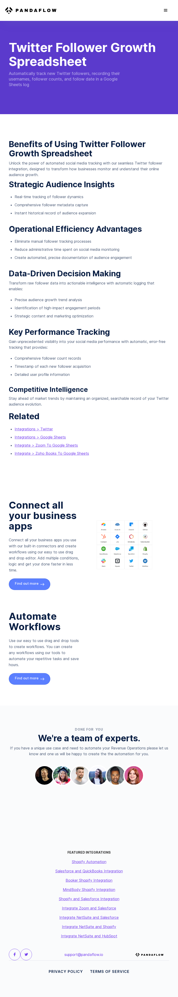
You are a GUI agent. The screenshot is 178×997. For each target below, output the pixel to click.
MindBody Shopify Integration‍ (89, 889)
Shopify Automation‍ (89, 861)
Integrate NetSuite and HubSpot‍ (89, 936)
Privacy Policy (66, 971)
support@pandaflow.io (83, 954)
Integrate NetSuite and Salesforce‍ (89, 917)
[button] (166, 10)
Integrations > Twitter (34, 429)
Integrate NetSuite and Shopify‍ (89, 926)
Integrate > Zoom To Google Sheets (46, 445)
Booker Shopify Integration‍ (89, 880)
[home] (33, 10)
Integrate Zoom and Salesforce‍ (89, 908)
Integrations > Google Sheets (40, 437)
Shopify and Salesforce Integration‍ (89, 899)
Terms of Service (110, 971)
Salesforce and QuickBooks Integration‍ (89, 871)
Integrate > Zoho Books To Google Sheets (52, 453)
